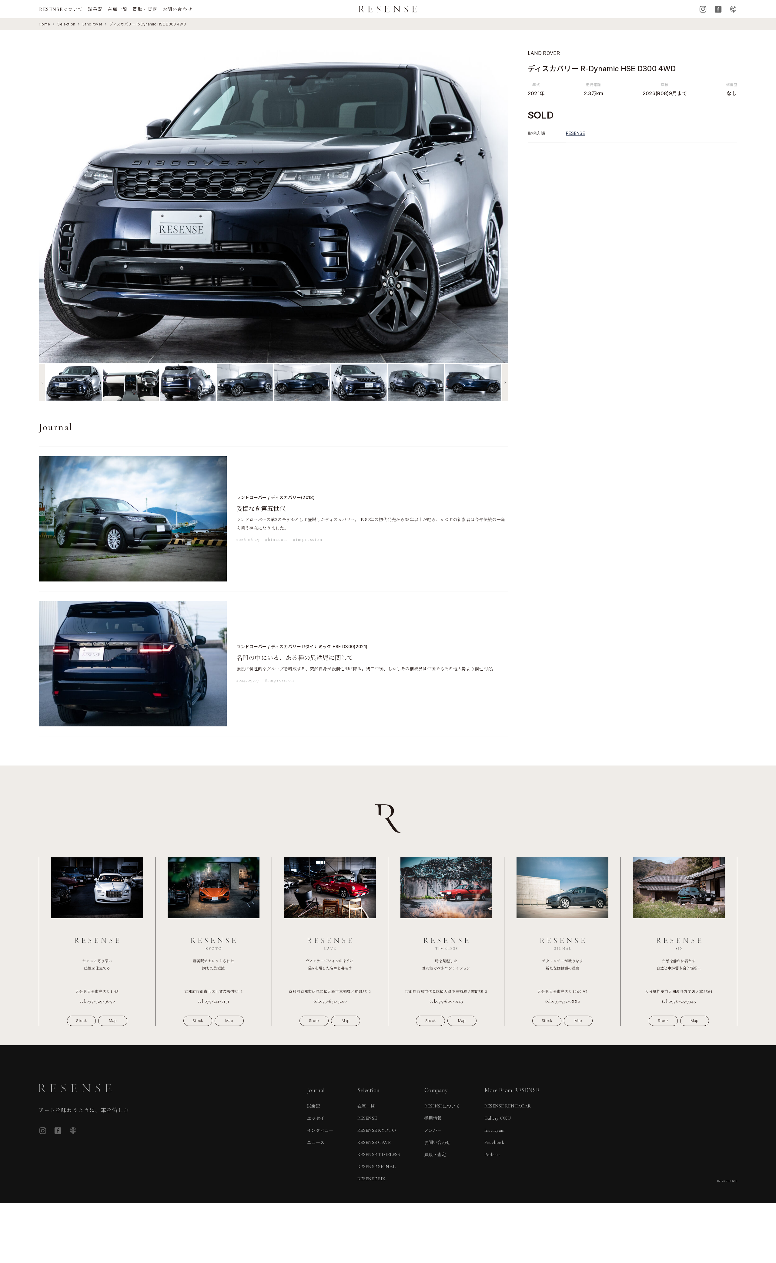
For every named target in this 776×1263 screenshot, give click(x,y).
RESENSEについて (61, 9)
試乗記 (95, 9)
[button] (42, 382)
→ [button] (499, 206)
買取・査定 (145, 9)
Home (44, 24)
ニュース (315, 1142)
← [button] (48, 206)
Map (113, 1020)
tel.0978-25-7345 (679, 1001)
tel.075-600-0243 (446, 1001)
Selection (66, 24)
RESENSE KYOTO (376, 1130)
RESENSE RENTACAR (507, 1106)
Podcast (733, 9)
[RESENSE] (388, 9)
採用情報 (433, 1118)
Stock (81, 1020)
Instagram (703, 9)
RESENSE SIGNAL (376, 1167)
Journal (316, 1090)
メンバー (433, 1130)
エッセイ (315, 1118)
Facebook (718, 9)
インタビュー (320, 1130)
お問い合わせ (177, 9)
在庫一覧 (118, 9)
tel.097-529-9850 (97, 1001)
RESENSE (575, 133)
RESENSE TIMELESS (378, 1154)
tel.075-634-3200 (330, 1001)
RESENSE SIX (371, 1179)
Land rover (92, 24)
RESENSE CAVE (374, 1142)
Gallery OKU (497, 1118)
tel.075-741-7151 (213, 1001)
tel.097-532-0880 (562, 1001)
